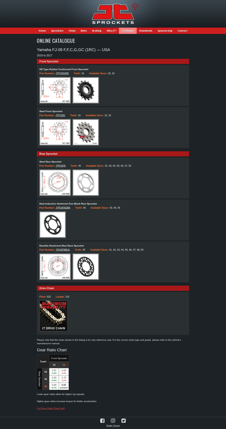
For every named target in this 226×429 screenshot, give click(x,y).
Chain (72, 30)
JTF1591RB (62, 73)
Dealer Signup (113, 425)
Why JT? (111, 30)
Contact (182, 30)
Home (42, 30)
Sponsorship (165, 30)
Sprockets (57, 30)
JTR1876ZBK (63, 207)
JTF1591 (60, 115)
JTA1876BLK (63, 249)
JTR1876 (61, 165)
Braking (96, 30)
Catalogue (128, 30)
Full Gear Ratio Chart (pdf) (51, 408)
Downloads (145, 30)
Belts (84, 30)
